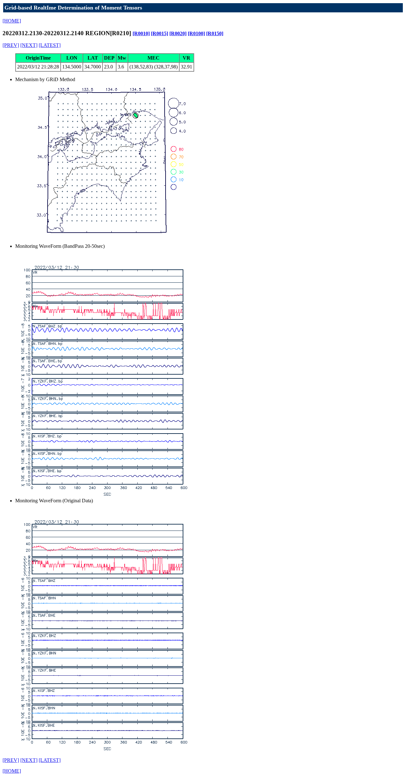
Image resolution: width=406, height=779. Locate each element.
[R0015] (159, 33)
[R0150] (214, 33)
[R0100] (196, 33)
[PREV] (11, 45)
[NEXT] (28, 45)
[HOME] (12, 20)
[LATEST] (50, 45)
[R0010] (141, 33)
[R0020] (178, 33)
